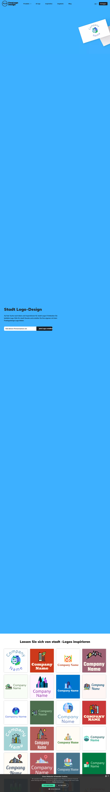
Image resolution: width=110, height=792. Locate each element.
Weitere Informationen (58, 782)
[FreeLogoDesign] (12, 3)
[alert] (55, 783)
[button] (55, 789)
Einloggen (103, 3)
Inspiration (48, 3)
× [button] (108, 776)
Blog (70, 3)
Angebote (60, 3)
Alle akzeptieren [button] (48, 785)
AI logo (38, 3)
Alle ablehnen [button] (62, 785)
